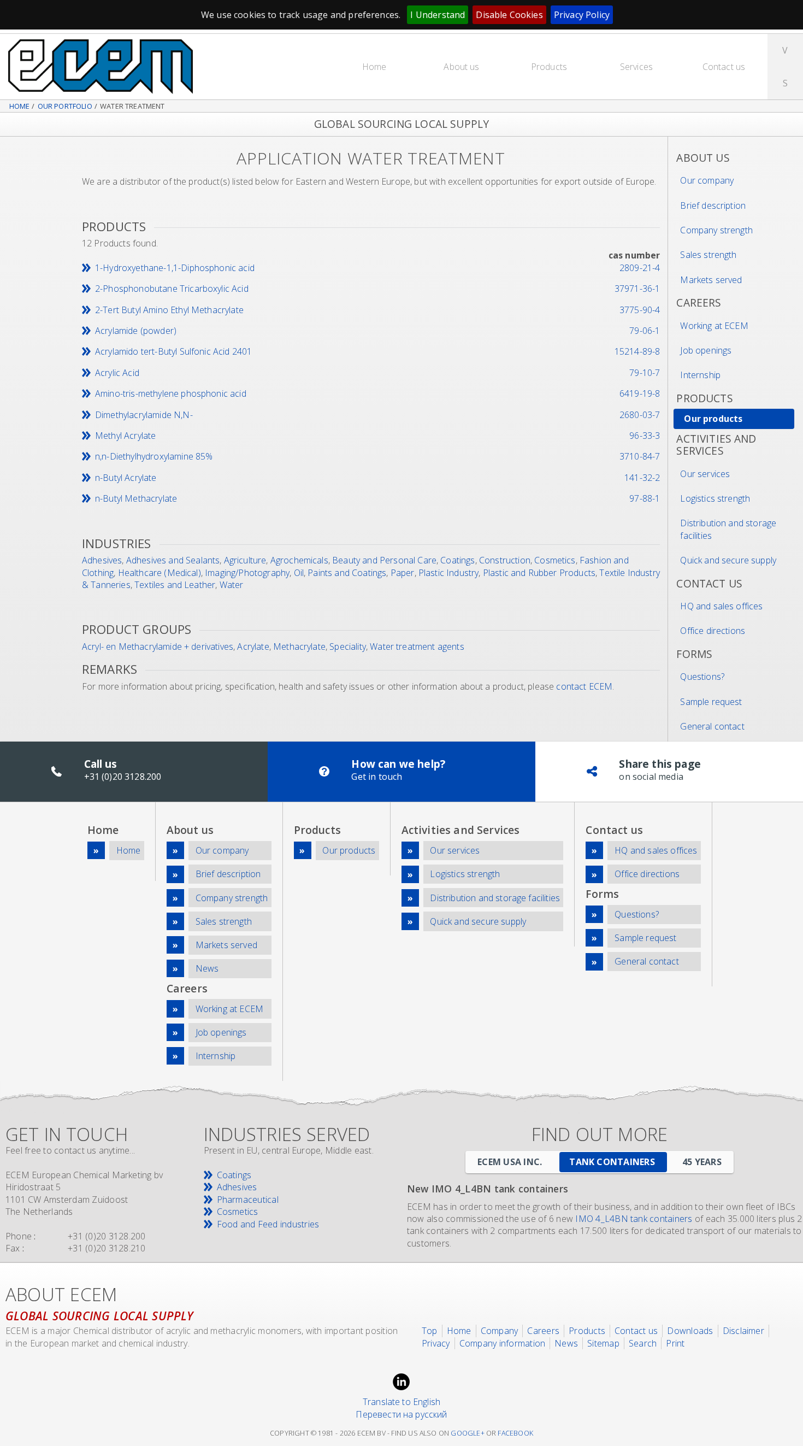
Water (232, 585)
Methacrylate (299, 646)
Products (549, 67)
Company (499, 1331)
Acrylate (253, 646)
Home (374, 67)
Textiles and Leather (174, 585)
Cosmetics (554, 560)
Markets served (711, 280)
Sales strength (708, 255)
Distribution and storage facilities (728, 529)
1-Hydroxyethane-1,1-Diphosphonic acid (175, 268)
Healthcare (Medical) (159, 573)
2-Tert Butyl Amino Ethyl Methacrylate (169, 310)
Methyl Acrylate (125, 436)
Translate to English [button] (401, 1402)
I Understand (437, 15)
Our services (705, 474)
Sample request (711, 702)
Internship (700, 375)
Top (430, 1331)
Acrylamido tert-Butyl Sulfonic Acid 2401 (173, 351)
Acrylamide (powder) (135, 331)
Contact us (724, 67)
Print (675, 1343)
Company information (502, 1343)
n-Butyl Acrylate (126, 478)
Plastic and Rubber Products (539, 573)
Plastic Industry (448, 573)
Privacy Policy (582, 15)
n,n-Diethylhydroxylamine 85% (153, 456)
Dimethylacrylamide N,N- (144, 415)
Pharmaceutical (248, 1200)
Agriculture (245, 560)
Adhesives (102, 560)
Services (636, 67)
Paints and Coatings (347, 573)
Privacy (436, 1343)
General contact (712, 726)
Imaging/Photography (247, 573)
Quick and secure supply (728, 560)
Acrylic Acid (117, 373)
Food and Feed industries (268, 1224)
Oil (299, 573)
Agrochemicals (299, 560)
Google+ (467, 1433)
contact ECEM (584, 686)
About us (461, 67)
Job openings (705, 350)
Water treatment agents (417, 646)
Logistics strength (715, 498)
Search (643, 1343)
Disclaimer (743, 1331)
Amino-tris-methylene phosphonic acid (170, 393)
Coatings (457, 560)
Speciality (347, 646)
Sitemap (603, 1343)
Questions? (702, 677)
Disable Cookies (509, 15)
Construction (504, 560)
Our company (707, 180)
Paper (403, 573)
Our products (713, 419)
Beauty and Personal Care (384, 560)
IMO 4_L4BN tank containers (633, 1219)
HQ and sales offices (721, 606)
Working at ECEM (714, 326)
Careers (543, 1331)
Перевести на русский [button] (401, 1414)
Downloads (690, 1331)
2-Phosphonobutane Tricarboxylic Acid (172, 289)
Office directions (712, 631)
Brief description (713, 205)
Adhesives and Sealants (173, 560)
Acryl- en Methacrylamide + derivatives (157, 646)
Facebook (515, 1433)
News (207, 968)
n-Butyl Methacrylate (136, 498)
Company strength (716, 230)
